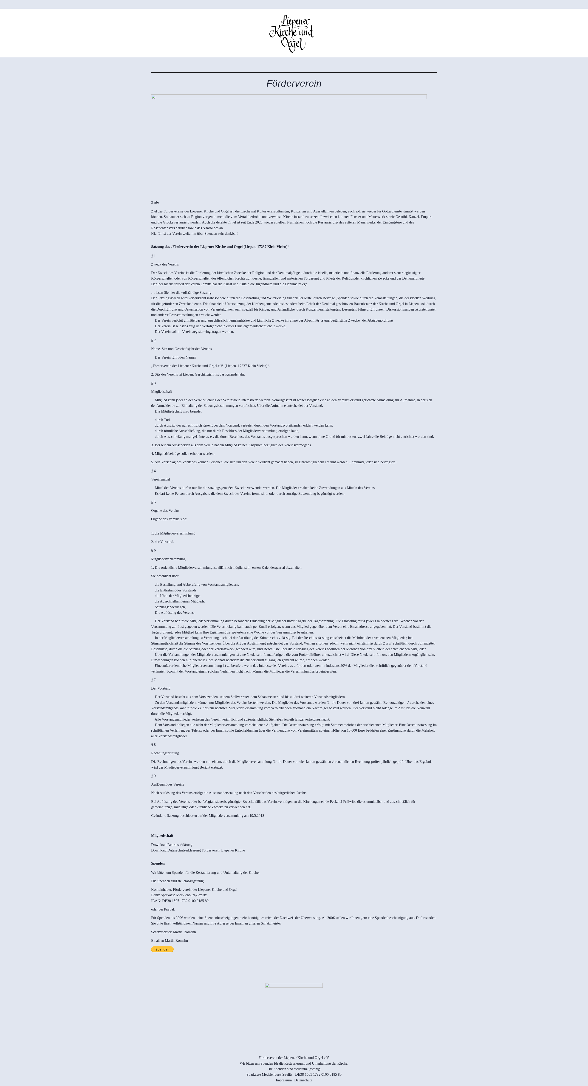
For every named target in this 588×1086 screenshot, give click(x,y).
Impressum (284, 1080)
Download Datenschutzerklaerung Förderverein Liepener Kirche (198, 850)
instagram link (10, 46)
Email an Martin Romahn (169, 941)
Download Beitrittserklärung (171, 845)
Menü (564, 32)
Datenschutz (303, 1080)
